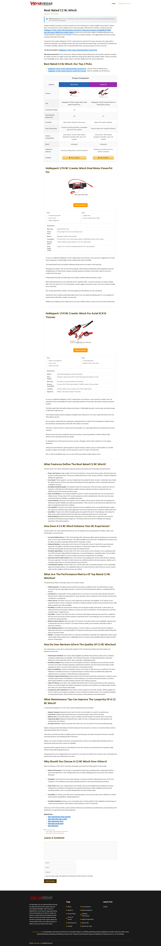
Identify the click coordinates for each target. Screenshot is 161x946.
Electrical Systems (87, 910)
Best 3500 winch (53, 825)
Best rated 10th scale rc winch (57, 819)
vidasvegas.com (37, 932)
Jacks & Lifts (85, 922)
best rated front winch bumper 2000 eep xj (57, 831)
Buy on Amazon (75, 157)
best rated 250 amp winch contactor (55, 833)
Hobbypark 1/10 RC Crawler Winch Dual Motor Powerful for (63, 30)
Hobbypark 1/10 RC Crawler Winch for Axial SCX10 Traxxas (67, 71)
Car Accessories (86, 906)
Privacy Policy (72, 913)
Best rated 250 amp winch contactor (59, 816)
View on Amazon (80, 205)
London (105, 906)
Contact (70, 926)
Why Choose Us (72, 922)
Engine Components (87, 919)
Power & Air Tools (124, 3)
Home (113, 3)
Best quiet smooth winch (55, 823)
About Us (70, 910)
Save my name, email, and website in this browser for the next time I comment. (69, 876)
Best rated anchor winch (55, 821)
